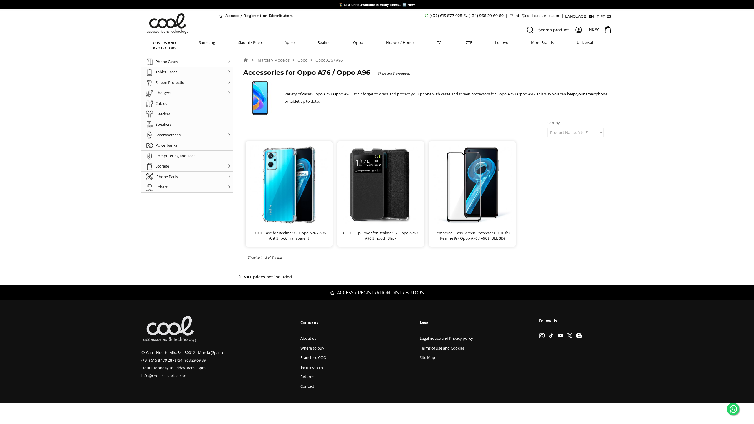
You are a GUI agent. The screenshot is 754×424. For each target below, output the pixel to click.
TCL (440, 42)
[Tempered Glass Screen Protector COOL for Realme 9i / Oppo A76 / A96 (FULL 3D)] (472, 184)
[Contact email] (536, 16)
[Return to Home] (245, 60)
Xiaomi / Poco (250, 42)
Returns (307, 376)
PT (602, 16)
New (411, 4)
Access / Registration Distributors (258, 15)
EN (591, 16)
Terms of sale (311, 367)
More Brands (542, 42)
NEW (594, 29)
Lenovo (501, 42)
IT (597, 16)
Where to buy (312, 348)
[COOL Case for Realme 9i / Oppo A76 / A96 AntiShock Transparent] (289, 184)
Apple (290, 42)
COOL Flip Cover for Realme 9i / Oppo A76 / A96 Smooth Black (380, 235)
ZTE (469, 42)
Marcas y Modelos (274, 60)
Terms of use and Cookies (442, 348)
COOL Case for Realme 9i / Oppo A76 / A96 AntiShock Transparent (289, 235)
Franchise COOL (314, 357)
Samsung (207, 42)
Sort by (553, 122)
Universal (585, 42)
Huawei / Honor (400, 42)
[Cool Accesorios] (167, 23)
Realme (324, 42)
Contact (307, 386)
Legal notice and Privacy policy (446, 338)
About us (308, 338)
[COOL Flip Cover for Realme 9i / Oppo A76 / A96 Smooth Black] (380, 184)
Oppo (358, 42)
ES (608, 16)
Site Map (427, 357)
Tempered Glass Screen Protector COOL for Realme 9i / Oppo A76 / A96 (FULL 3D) (472, 235)
